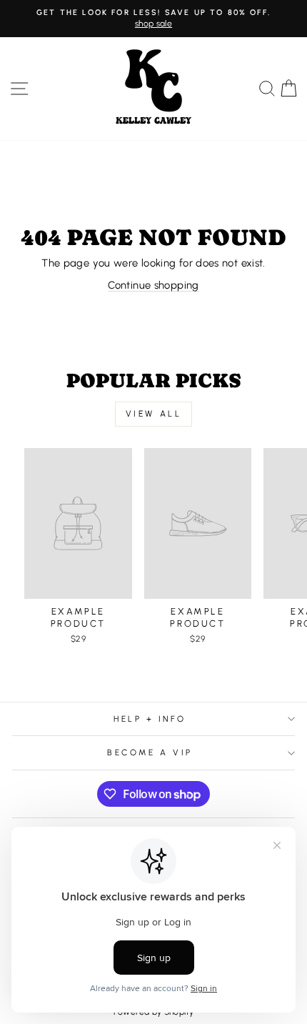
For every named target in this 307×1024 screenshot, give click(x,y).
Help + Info (150, 719)
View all (154, 414)
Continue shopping (153, 285)
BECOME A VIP (149, 752)
